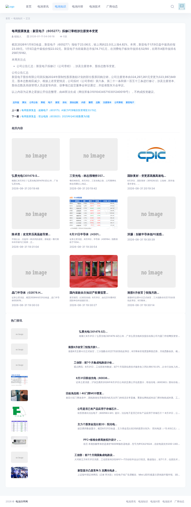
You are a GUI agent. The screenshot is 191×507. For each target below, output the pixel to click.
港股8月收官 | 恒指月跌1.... (84, 347)
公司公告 (33, 102)
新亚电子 (130, 102)
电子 (50, 102)
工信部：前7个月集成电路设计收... (94, 362)
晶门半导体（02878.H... (27, 292)
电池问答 (155, 501)
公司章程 (119, 102)
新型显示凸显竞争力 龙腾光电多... (97, 470)
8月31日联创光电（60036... (92, 378)
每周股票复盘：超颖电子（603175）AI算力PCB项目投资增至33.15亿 (58, 110)
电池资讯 (131, 501)
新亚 (57, 102)
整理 (91, 102)
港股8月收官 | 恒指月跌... (143, 292)
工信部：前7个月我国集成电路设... (94, 454)
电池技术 (167, 501)
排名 (65, 102)
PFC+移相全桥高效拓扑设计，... (102, 439)
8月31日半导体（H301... (85, 234)
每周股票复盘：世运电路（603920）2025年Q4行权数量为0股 (55, 116)
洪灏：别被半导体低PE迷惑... (145, 234)
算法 (24, 102)
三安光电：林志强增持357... (87, 175)
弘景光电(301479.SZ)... (93, 331)
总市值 (16, 102)
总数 (98, 102)
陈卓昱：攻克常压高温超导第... (31, 234)
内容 (83, 102)
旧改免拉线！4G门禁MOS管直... (85, 393)
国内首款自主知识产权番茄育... (89, 292)
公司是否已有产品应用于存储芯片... (98, 408)
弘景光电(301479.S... (25, 175)
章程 (43, 102)
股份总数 (74, 102)
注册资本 (107, 102)
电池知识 (17, 18)
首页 (8, 18)
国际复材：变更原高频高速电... (146, 175)
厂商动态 (179, 501)
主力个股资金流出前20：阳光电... (97, 424)
